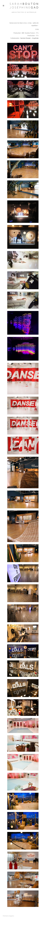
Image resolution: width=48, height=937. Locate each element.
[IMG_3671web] (23, 349)
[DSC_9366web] (23, 782)
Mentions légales (8, 916)
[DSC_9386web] (23, 879)
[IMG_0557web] (23, 52)
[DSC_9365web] (23, 762)
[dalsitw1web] (23, 211)
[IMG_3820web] (23, 406)
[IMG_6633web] (23, 189)
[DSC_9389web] (23, 860)
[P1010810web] (23, 573)
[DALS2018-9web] (23, 149)
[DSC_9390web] (23, 898)
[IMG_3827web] (23, 553)
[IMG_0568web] (23, 300)
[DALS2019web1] (23, 651)
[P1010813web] (23, 633)
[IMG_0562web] (23, 71)
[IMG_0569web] (23, 260)
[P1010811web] (23, 593)
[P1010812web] (23, 613)
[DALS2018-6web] (23, 129)
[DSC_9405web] (23, 707)
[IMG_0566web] (23, 109)
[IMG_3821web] (23, 426)
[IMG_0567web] (23, 280)
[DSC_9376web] (23, 801)
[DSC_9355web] (23, 743)
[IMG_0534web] (23, 237)
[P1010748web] (23, 446)
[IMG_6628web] (23, 169)
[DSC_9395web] (23, 668)
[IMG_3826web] (23, 499)
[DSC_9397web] (23, 688)
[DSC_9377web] (23, 821)
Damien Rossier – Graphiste (29, 38)
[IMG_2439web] (23, 472)
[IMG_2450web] (23, 379)
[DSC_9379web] (23, 841)
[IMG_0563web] (23, 89)
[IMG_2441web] (23, 526)
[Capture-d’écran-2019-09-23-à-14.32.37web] (23, 725)
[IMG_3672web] (23, 323)
